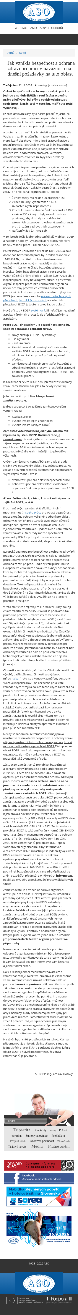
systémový (38, 310)
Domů (10, 53)
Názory (53, 1130)
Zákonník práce (63, 1141)
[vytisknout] (48, 1084)
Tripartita (22, 1130)
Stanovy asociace (37, 1135)
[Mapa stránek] (40, 1268)
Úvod (22, 53)
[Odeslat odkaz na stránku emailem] (44, 1268)
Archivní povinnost (42, 1141)
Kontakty (41, 1130)
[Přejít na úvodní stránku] (33, 1268)
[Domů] (39, 12)
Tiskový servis (17, 1146)
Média (37, 1146)
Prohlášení (58, 1135)
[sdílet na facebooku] (69, 1084)
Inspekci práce (32, 512)
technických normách (33, 300)
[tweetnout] (55, 1084)
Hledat (62, 1121)
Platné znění (59, 1146)
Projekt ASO (18, 1141)
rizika (15, 678)
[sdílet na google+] (62, 1084)
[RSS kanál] (37, 1268)
